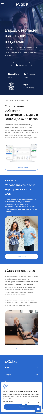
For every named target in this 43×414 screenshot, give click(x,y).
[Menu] (2, 4)
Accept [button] (21, 407)
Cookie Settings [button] (8, 401)
